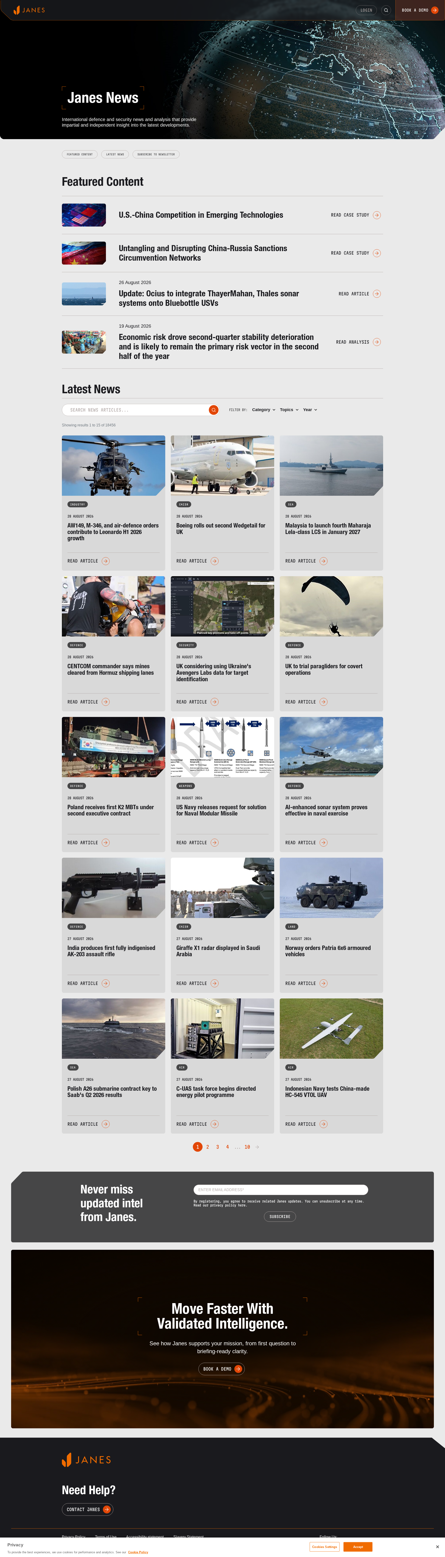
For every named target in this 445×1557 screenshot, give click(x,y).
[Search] (214, 410)
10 (247, 1147)
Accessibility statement (145, 1537)
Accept (358, 1546)
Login (366, 10)
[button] (386, 10)
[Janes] (29, 10)
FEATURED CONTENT (80, 154)
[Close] (437, 1547)
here (241, 1205)
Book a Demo (415, 10)
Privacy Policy (73, 1537)
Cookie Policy (138, 1552)
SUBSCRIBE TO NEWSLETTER (156, 154)
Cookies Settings (324, 1546)
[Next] (257, 1147)
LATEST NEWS (115, 154)
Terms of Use (106, 1537)
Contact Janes (83, 1509)
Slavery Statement (188, 1537)
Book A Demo (217, 1369)
